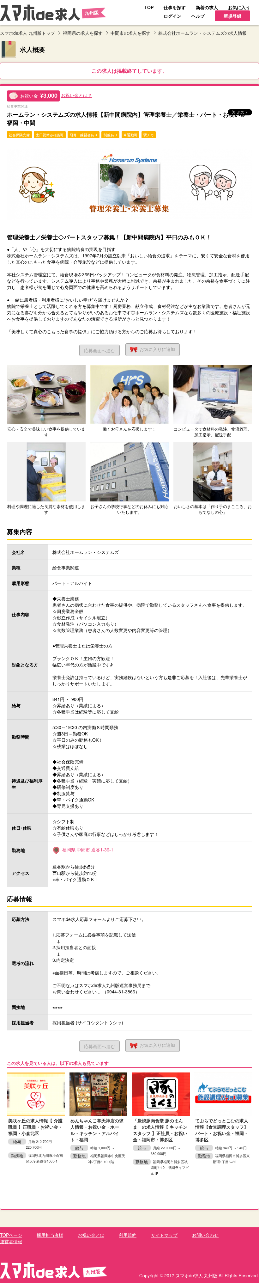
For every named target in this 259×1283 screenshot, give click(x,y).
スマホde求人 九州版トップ (27, 33)
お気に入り (157, 349)
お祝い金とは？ (76, 95)
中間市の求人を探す (130, 33)
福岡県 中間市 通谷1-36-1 (87, 849)
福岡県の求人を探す (83, 33)
